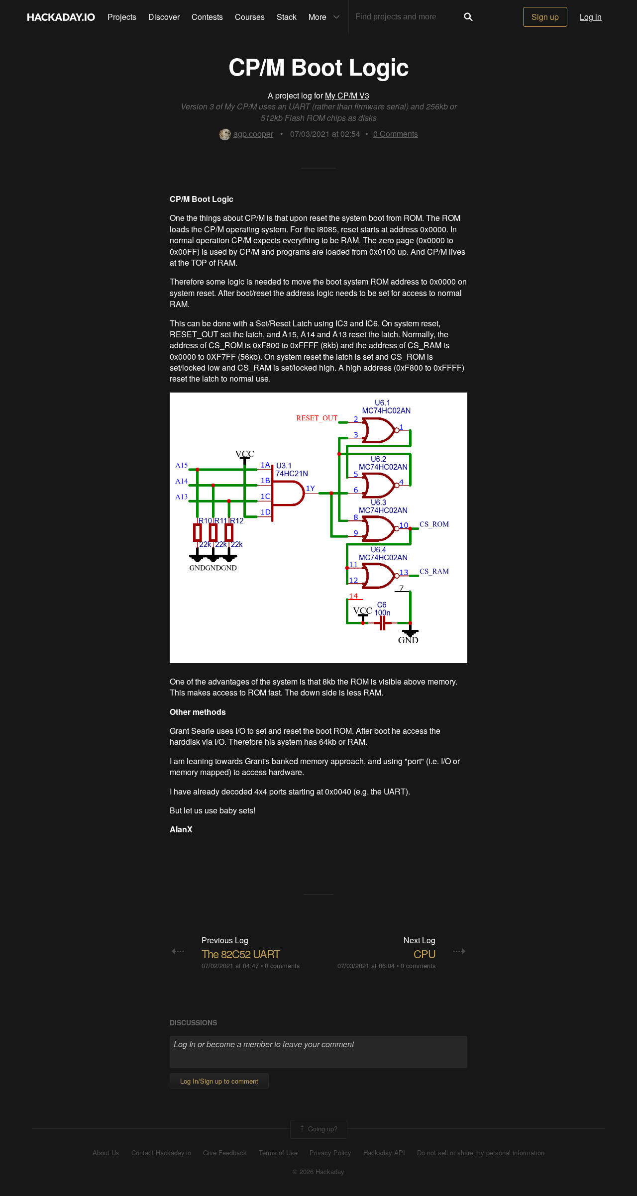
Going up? (321, 1128)
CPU (424, 953)
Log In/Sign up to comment (219, 1081)
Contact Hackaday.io (161, 1152)
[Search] (468, 17)
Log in (591, 16)
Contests (207, 16)
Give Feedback (225, 1152)
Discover (164, 16)
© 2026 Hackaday (318, 1171)
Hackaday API (384, 1152)
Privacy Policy (330, 1152)
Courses (250, 16)
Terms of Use (278, 1152)
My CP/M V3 (347, 95)
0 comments (282, 965)
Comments (395, 133)
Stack (287, 16)
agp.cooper (253, 133)
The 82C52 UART (241, 953)
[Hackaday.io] (61, 17)
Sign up (545, 16)
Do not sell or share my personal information (480, 1152)
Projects (121, 16)
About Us (106, 1152)
